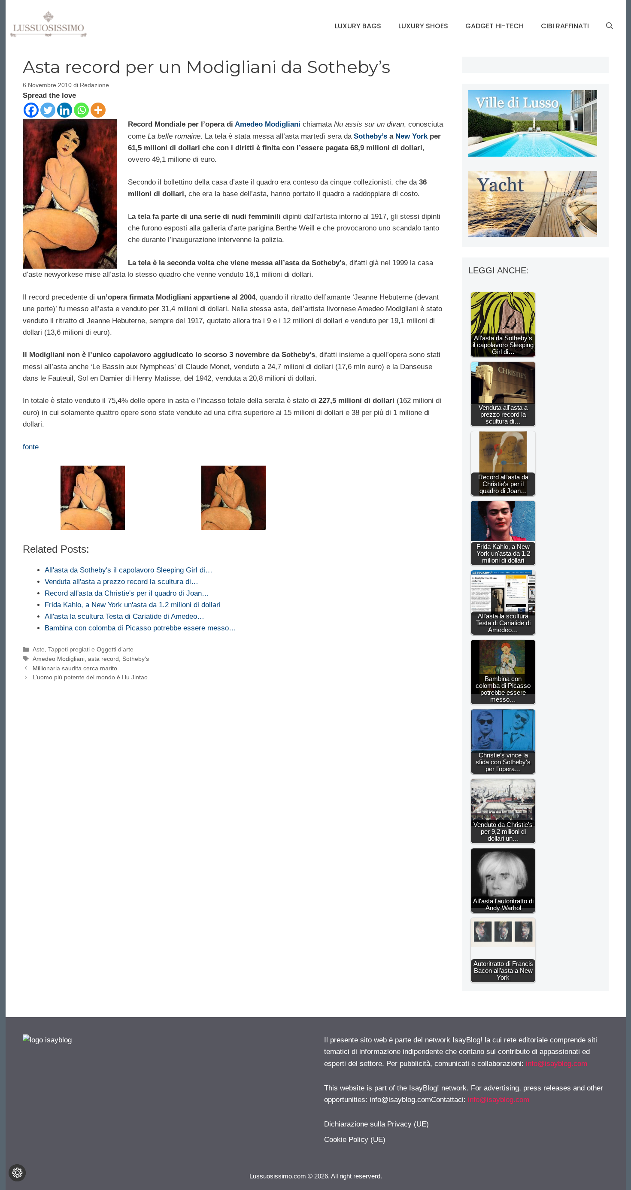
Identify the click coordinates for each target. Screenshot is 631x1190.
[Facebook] (31, 110)
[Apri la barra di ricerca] (610, 26)
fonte (31, 447)
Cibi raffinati (565, 26)
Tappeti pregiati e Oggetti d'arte (90, 649)
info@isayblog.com (556, 1064)
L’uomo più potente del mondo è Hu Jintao (90, 677)
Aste (39, 649)
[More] (98, 110)
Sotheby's (135, 658)
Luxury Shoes (423, 26)
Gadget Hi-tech (494, 26)
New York (411, 136)
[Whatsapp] (81, 110)
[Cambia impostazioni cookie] (17, 1172)
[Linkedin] (64, 110)
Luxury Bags (358, 26)
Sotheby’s (370, 136)
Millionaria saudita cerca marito (75, 668)
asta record (103, 658)
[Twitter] (47, 110)
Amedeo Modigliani (267, 124)
